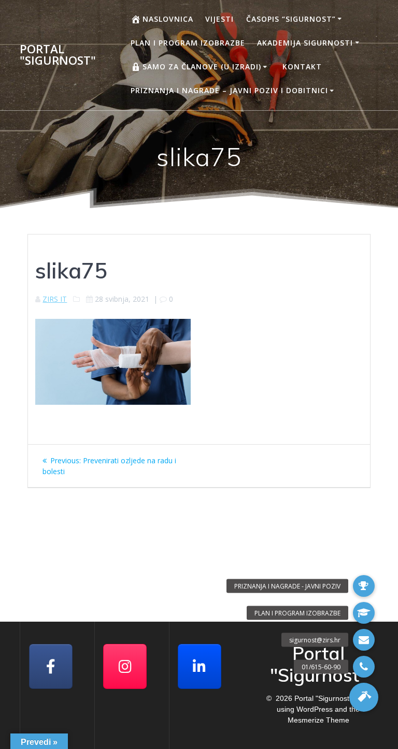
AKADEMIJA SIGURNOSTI (305, 43)
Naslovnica (168, 19)
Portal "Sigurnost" (58, 55)
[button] (363, 697)
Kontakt (302, 66)
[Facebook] (51, 666)
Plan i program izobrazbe (188, 43)
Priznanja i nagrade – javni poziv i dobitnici (229, 90)
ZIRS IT (54, 299)
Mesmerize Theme (318, 720)
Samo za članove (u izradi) (202, 66)
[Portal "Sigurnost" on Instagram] (125, 666)
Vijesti (219, 19)
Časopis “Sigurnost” (291, 19)
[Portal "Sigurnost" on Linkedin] (199, 666)
